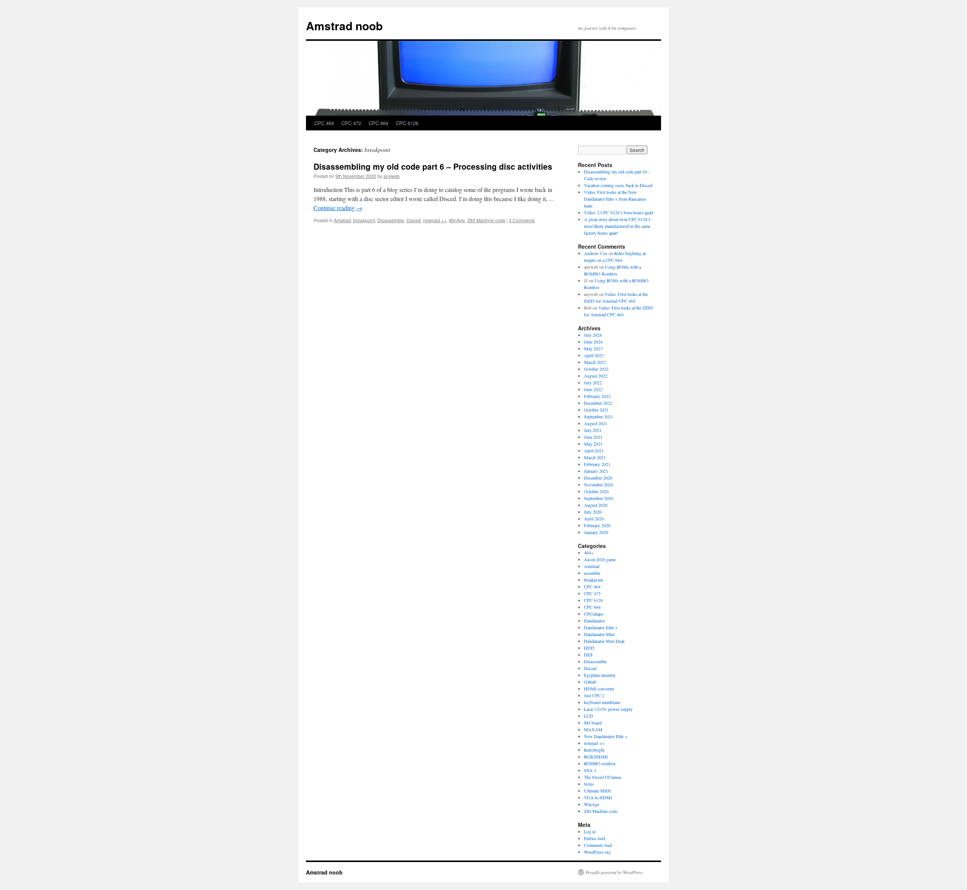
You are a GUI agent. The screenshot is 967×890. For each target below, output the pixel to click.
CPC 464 (324, 123)
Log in (590, 831)
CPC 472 (351, 123)
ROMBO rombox (600, 763)
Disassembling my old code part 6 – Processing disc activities (433, 166)
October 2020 (596, 491)
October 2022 (596, 369)
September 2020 (598, 498)
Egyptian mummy (600, 675)
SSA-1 (590, 770)
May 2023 (593, 348)
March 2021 (595, 457)
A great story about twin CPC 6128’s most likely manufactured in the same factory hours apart (617, 226)
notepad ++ (434, 220)
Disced (413, 220)
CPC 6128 (407, 123)
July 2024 (593, 335)
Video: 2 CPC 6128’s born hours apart (618, 212)
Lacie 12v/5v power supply (608, 709)
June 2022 (593, 389)
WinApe (457, 220)
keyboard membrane (602, 702)
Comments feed (598, 845)
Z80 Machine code (486, 220)
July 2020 (593, 512)
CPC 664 (378, 123)
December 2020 (598, 478)
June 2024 (593, 342)
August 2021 (595, 423)
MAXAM (593, 729)
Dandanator (594, 621)
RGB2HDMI (596, 757)
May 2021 (593, 444)
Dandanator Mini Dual (604, 641)
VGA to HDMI (598, 797)
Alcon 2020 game (600, 559)
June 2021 (593, 437)
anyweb (391, 176)
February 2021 (597, 464)
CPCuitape (593, 614)
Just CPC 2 (594, 695)
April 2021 (594, 450)
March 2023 (595, 362)
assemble (592, 573)
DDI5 (589, 648)
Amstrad (342, 220)
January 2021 (596, 471)
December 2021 (598, 403)
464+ (588, 552)
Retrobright (594, 750)
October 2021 (596, 410)
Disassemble (390, 220)
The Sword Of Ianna (602, 777)
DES (588, 655)
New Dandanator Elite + (605, 736)
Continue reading (338, 208)
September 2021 (598, 416)
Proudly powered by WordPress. (614, 872)
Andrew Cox (595, 253)
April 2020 (594, 518)
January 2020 (596, 532)
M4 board (593, 723)
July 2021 (593, 430)
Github (590, 682)
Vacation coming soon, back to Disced (618, 185)
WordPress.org (597, 852)
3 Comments (522, 220)
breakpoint (364, 220)
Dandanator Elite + (601, 627)
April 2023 (594, 355)
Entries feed (594, 838)
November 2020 (598, 484)
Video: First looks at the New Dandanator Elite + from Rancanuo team (615, 199)
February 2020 (597, 525)
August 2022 (595, 376)
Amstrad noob (344, 25)
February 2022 (597, 396)
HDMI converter (599, 689)
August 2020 (595, 505)
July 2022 (593, 382)
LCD (588, 716)
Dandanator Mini (599, 634)
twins (589, 784)
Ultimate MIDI (597, 791)
